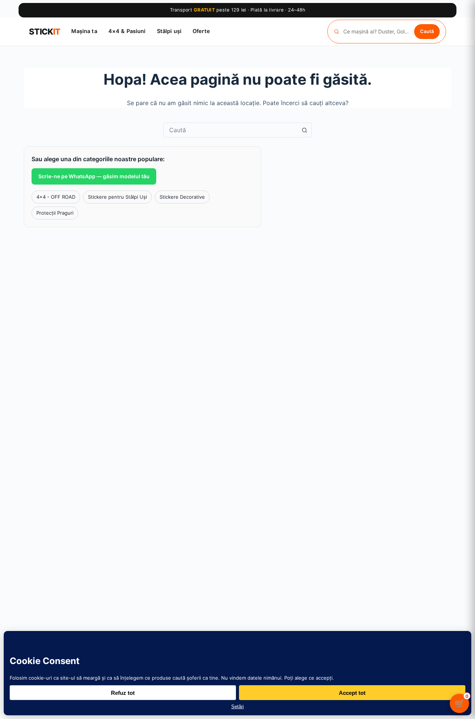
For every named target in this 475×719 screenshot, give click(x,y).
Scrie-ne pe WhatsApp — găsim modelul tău (94, 176)
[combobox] (230, 130)
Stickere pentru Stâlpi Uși (117, 197)
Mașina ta (84, 31)
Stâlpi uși (169, 31)
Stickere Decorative (182, 197)
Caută (427, 31)
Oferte (201, 31)
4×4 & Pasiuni (127, 31)
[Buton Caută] (304, 130)
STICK (44, 31)
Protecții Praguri (54, 213)
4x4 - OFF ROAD (55, 197)
